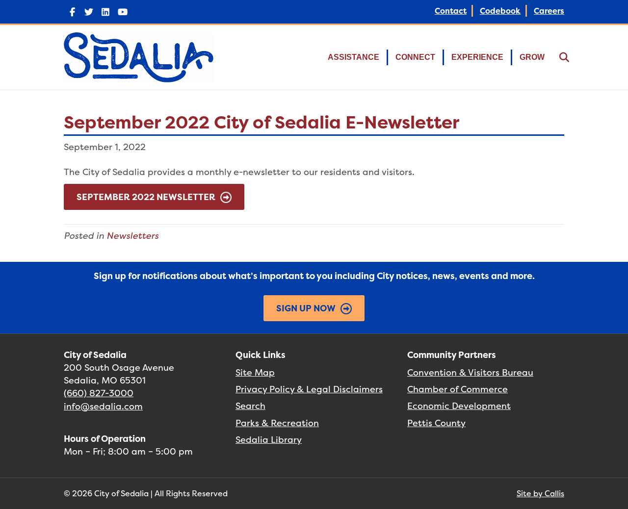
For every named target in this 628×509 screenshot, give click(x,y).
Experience (477, 57)
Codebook (500, 10)
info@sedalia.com (103, 406)
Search (250, 406)
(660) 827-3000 (98, 393)
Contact (451, 10)
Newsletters (132, 235)
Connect (415, 57)
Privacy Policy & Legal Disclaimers (309, 389)
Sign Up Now (306, 308)
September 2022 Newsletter (146, 197)
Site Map (255, 372)
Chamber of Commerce (457, 389)
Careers (549, 10)
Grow (532, 57)
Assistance (353, 57)
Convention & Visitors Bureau (470, 372)
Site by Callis (540, 493)
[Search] (558, 57)
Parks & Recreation (277, 423)
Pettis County (436, 423)
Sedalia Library (269, 439)
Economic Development (459, 406)
